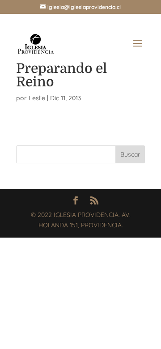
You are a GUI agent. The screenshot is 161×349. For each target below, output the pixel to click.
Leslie (37, 98)
